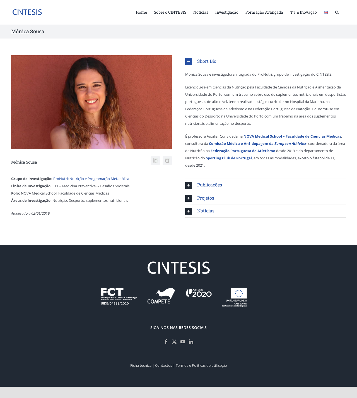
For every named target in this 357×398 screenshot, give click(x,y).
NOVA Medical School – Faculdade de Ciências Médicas (292, 136)
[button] (337, 11)
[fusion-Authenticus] (167, 160)
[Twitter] (174, 341)
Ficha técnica (140, 365)
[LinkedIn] (191, 341)
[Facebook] (166, 341)
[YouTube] (182, 341)
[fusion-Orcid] (155, 160)
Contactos (163, 365)
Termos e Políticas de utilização (201, 365)
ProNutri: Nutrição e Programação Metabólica (91, 178)
